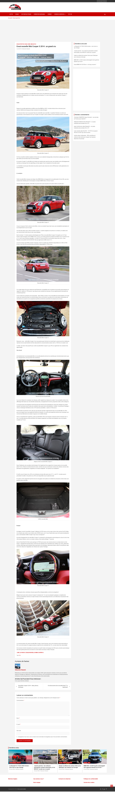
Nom (18, 718)
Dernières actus (14, 748)
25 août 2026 (12, 769)
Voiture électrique (26, 14)
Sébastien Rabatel (26, 48)
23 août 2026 (61, 769)
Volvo (64, 762)
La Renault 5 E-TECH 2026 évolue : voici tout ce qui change (19, 766)
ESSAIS (17, 14)
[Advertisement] (57, 32)
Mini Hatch (33, 44)
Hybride (50, 14)
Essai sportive (16, 18)
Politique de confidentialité (91, 779)
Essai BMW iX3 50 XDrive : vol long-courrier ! (85, 64)
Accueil (10, 18)
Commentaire (20, 700)
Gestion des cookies (89, 782)
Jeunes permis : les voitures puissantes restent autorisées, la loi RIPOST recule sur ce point (44, 767)
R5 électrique (13, 762)
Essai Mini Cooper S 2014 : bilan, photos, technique (28, 686)
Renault (19, 762)
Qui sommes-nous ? (38, 779)
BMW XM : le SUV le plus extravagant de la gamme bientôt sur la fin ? (94, 766)
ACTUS (11, 14)
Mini (29, 44)
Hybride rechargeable (39, 14)
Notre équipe (36, 782)
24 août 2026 (37, 770)
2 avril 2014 (19, 48)
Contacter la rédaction (64, 779)
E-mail (18, 724)
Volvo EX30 (69, 762)
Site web (19, 730)
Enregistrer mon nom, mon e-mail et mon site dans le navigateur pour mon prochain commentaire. (42, 736)
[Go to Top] (111, 786)
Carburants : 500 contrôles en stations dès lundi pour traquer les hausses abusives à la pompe (85, 137)
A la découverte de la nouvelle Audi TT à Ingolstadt (58, 686)
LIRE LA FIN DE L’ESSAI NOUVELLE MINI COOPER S (30, 652)
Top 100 (70, 14)
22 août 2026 (86, 769)
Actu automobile (22, 789)
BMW (89, 762)
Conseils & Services (59, 14)
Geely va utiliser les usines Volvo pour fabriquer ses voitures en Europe (70, 766)
